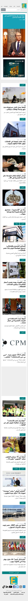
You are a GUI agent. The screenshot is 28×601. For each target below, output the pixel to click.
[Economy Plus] (24, 6)
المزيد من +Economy (14, 573)
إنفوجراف (6, 6)
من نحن (23, 592)
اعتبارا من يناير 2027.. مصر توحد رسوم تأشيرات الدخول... (14, 526)
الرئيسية (18, 6)
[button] (13, 55)
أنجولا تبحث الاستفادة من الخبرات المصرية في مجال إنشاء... (16, 321)
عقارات (16, 469)
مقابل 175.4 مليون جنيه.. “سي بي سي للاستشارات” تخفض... (14, 356)
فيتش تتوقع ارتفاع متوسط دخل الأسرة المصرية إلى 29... (14, 177)
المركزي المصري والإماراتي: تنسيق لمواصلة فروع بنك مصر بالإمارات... (14, 248)
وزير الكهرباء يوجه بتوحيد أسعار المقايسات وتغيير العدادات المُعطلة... (14, 284)
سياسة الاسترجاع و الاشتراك (17, 594)
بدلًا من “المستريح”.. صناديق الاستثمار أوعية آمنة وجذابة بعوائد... (15, 212)
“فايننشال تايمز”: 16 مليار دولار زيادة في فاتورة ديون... (14, 561)
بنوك (17, 224)
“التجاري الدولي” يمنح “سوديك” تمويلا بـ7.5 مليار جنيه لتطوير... (14, 492)
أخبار (14, 6)
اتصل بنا (6, 594)
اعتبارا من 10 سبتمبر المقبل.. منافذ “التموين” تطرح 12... (15, 458)
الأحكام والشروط (7, 592)
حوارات (10, 6)
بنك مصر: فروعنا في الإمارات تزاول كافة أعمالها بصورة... (15, 143)
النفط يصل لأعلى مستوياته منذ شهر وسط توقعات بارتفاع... (14, 108)
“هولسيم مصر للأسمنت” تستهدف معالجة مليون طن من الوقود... (14, 423)
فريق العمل (16, 592)
